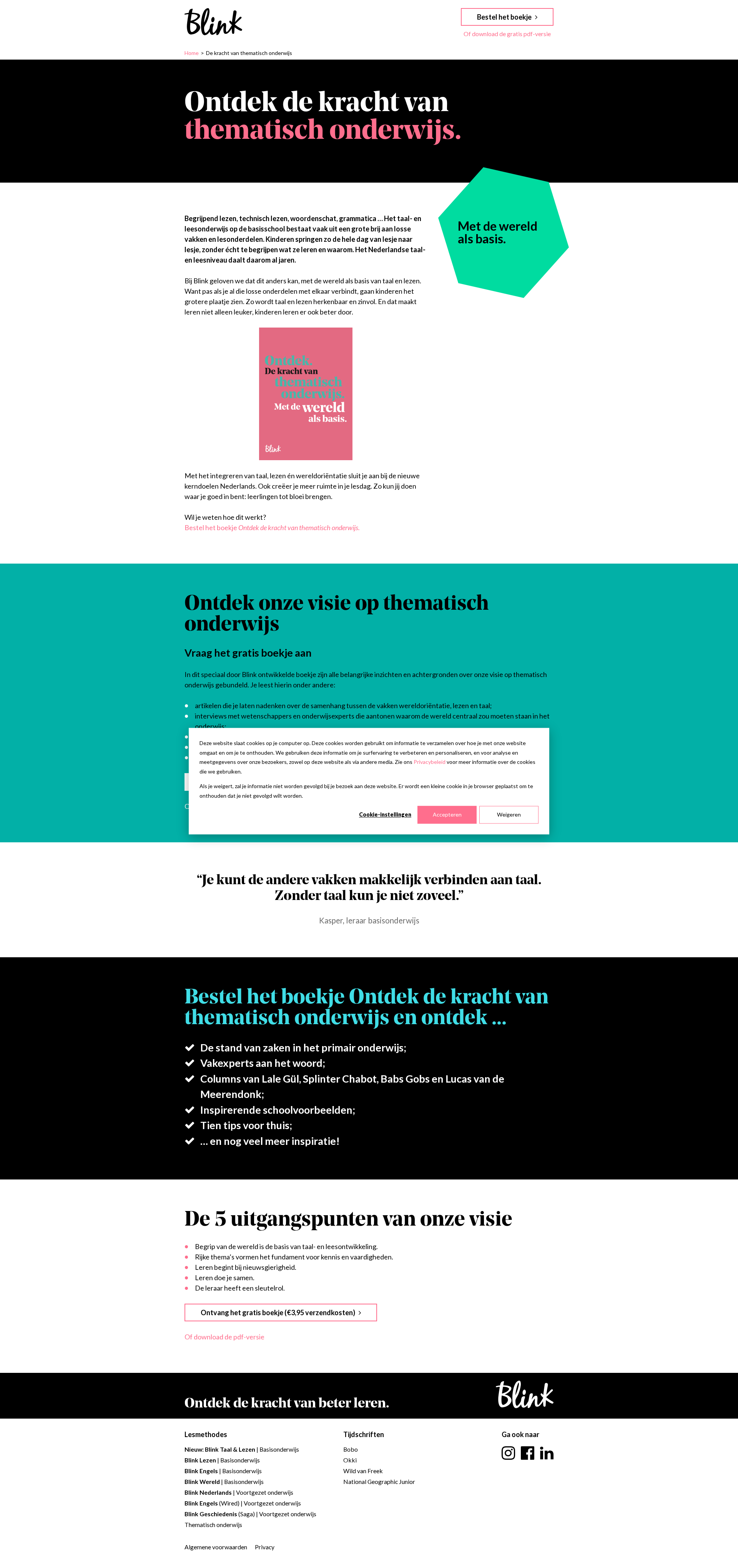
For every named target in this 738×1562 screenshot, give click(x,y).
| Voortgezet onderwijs (238, 1492)
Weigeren (509, 814)
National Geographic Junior (379, 1481)
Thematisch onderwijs (213, 1524)
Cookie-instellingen (385, 814)
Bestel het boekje (272, 527)
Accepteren (447, 814)
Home (191, 53)
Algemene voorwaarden (215, 1546)
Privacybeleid (429, 762)
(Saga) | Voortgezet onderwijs (250, 1513)
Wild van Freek (363, 1470)
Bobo (350, 1449)
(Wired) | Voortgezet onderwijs (242, 1503)
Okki (350, 1460)
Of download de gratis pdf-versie (507, 33)
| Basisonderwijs (241, 1449)
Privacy (264, 1546)
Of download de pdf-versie (224, 1336)
